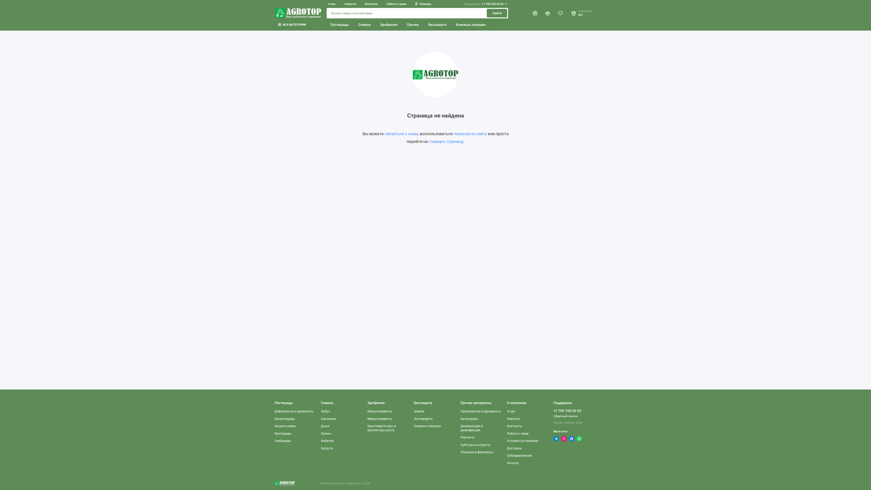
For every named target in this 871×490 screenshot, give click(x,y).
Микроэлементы (379, 419)
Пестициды (339, 25)
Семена (364, 25)
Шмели (419, 411)
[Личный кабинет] (535, 13)
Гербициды (282, 441)
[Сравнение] (547, 13)
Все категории (294, 24)
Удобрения (388, 25)
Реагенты (467, 437)
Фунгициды (282, 433)
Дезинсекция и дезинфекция (471, 428)
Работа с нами (396, 4)
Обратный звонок (565, 416)
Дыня (325, 426)
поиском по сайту (470, 133)
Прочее (413, 25)
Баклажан (328, 419)
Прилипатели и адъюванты (480, 411)
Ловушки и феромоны (476, 452)
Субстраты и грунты (475, 445)
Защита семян (285, 426)
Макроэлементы (379, 411)
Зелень (326, 433)
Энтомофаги (423, 419)
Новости (350, 4)
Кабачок (327, 441)
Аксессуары (469, 419)
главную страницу (446, 141)
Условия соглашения (522, 441)
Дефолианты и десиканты (293, 411)
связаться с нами (401, 133)
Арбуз (325, 411)
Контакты (371, 4)
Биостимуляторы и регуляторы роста (381, 428)
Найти (497, 13)
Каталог (513, 463)
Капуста (327, 448)
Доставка (514, 448)
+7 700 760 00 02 (484, 4)
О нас (332, 4)
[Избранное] (560, 13)
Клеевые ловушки (471, 25)
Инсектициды (284, 419)
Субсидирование (519, 455)
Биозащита (437, 25)
